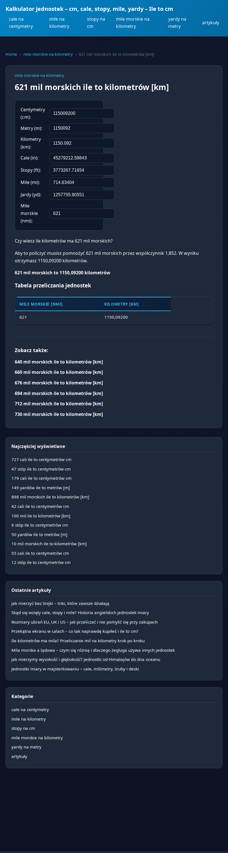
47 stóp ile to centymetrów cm (41, 469)
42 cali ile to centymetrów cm (40, 506)
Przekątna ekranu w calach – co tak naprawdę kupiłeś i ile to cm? (74, 631)
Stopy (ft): (31, 170)
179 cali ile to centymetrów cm (41, 478)
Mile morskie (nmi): (29, 213)
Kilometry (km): (31, 143)
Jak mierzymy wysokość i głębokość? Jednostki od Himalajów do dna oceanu (85, 659)
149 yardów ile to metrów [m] (40, 487)
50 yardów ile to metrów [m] (39, 534)
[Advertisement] (171, 136)
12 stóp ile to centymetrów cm (41, 562)
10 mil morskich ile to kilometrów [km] (49, 543)
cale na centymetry (21, 22)
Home (11, 54)
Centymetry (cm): (33, 113)
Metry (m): (31, 128)
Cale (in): (29, 158)
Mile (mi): (30, 182)
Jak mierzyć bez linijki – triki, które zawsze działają (60, 603)
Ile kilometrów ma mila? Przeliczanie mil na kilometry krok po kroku (78, 640)
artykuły (210, 23)
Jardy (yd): (31, 195)
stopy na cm (96, 22)
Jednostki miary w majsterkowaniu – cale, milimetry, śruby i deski (75, 669)
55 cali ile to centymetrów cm (40, 553)
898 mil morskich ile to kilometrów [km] (50, 497)
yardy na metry (177, 22)
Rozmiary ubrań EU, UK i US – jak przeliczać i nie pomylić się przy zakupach (84, 622)
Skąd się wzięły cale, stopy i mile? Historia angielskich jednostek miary (80, 612)
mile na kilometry (59, 22)
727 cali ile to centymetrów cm (41, 459)
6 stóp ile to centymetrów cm (39, 525)
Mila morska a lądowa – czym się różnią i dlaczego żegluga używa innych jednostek (93, 650)
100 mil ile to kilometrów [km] (40, 515)
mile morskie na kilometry (133, 22)
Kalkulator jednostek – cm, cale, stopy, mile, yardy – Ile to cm (89, 9)
